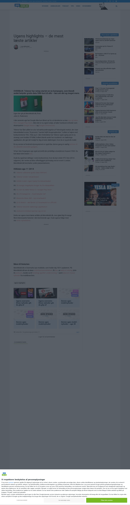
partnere (11, 482)
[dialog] (65, 487)
